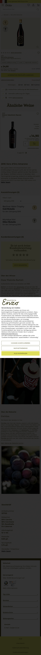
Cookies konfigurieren (20, 343)
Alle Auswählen (20, 353)
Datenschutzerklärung (9, 334)
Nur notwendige (20, 348)
